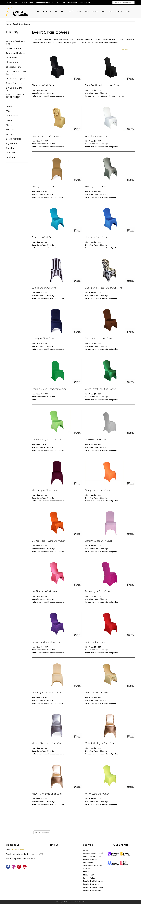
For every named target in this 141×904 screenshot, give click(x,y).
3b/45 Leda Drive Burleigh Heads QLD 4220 (41, 2)
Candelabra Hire (13, 48)
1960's (9, 111)
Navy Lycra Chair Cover (43, 338)
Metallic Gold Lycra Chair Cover (100, 743)
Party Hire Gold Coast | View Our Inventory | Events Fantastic (93, 856)
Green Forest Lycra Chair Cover (100, 388)
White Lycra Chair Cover (96, 135)
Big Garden (11, 143)
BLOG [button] (117, 11)
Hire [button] (69, 11)
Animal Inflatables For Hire (16, 42)
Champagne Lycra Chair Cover (47, 692)
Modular (86, 872)
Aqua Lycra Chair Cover (43, 237)
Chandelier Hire (13, 67)
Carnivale (10, 152)
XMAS (87, 11)
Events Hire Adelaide (92, 890)
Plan (55, 11)
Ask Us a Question (42, 832)
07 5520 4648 (11, 2)
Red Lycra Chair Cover (96, 641)
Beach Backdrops (14, 138)
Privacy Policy (89, 878)
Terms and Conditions (92, 865)
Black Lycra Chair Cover (43, 85)
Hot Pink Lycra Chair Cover (45, 591)
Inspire (95, 11)
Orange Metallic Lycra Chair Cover (48, 540)
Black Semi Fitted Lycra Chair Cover (102, 85)
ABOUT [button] (46, 11)
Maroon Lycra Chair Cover (44, 490)
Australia (10, 134)
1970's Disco (12, 115)
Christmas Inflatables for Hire (16, 72)
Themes (79, 11)
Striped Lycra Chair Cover (44, 287)
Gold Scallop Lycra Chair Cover (47, 135)
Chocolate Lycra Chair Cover (98, 338)
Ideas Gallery (89, 862)
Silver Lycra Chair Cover (96, 186)
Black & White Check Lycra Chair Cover (104, 287)
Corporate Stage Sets (16, 78)
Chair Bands (11, 57)
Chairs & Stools (13, 62)
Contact (86, 868)
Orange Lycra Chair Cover (97, 490)
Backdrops (13, 97)
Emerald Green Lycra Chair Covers (49, 388)
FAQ (110, 11)
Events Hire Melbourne (93, 881)
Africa (9, 125)
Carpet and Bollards (15, 53)
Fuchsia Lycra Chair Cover (97, 591)
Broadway (10, 148)
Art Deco (10, 129)
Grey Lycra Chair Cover (96, 439)
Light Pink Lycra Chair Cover (98, 540)
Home (37, 11)
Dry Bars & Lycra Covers (14, 89)
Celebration (11, 157)
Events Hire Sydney (91, 884)
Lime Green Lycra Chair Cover (46, 439)
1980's (9, 120)
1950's (9, 106)
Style (62, 11)
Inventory (12, 31)
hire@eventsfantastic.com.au (78, 2)
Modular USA (88, 875)
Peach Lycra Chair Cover (97, 692)
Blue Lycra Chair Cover (96, 237)
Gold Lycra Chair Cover (43, 186)
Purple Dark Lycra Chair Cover (46, 641)
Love (103, 11)
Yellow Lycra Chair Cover (97, 793)
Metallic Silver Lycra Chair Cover (47, 743)
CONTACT (128, 11)
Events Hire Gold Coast (93, 887)
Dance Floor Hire (14, 83)
